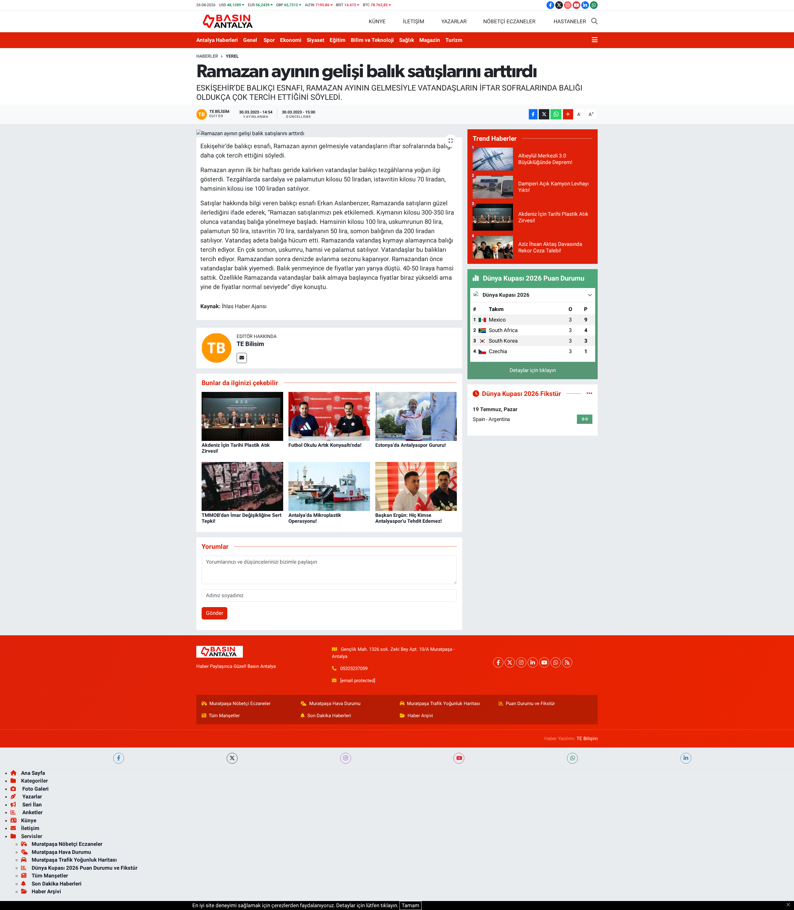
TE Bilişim (587, 738)
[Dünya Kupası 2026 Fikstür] (589, 393)
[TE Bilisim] (216, 347)
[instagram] (345, 758)
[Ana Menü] (595, 40)
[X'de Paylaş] (544, 114)
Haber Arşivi (420, 715)
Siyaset (315, 40)
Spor (269, 40)
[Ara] (594, 22)
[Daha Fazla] (568, 114)
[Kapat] (790, 905)
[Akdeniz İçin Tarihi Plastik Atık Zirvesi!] (242, 416)
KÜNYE (377, 21)
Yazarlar (31, 796)
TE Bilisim (250, 344)
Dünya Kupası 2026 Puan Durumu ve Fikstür (84, 868)
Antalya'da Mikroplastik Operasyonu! (314, 518)
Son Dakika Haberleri (329, 715)
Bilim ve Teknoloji (372, 40)
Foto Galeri (35, 789)
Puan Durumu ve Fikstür (530, 703)
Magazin (429, 40)
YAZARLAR (453, 21)
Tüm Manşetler (224, 715)
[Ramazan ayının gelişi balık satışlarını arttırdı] (329, 133)
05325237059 (354, 668)
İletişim (30, 828)
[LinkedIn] (533, 662)
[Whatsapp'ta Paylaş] (556, 114)
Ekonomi (290, 40)
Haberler (207, 56)
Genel (250, 40)
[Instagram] (521, 662)
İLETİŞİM (413, 21)
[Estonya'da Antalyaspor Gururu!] (416, 416)
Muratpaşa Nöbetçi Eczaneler (239, 703)
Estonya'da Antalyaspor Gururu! (410, 445)
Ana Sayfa (33, 773)
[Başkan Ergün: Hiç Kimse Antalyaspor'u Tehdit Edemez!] (416, 486)
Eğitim (338, 40)
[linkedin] (685, 758)
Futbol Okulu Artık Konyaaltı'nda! (324, 445)
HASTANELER (570, 21)
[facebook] (118, 758)
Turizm (453, 40)
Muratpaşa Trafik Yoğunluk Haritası (443, 703)
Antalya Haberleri (217, 40)
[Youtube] (544, 662)
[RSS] (567, 662)
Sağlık (406, 40)
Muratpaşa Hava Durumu (334, 703)
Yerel (232, 56)
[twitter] (232, 758)
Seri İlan (31, 804)
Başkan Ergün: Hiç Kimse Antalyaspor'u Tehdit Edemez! (408, 518)
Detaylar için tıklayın (533, 370)
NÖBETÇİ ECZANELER (509, 21)
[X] (510, 662)
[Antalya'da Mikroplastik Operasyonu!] (329, 486)
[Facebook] (498, 662)
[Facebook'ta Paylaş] (533, 114)
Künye (28, 820)
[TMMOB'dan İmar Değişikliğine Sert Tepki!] (242, 486)
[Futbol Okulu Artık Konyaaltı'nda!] (329, 416)
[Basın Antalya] (228, 21)
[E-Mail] (242, 358)
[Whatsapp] (556, 662)
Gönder (214, 613)
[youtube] (458, 758)
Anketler (31, 812)
